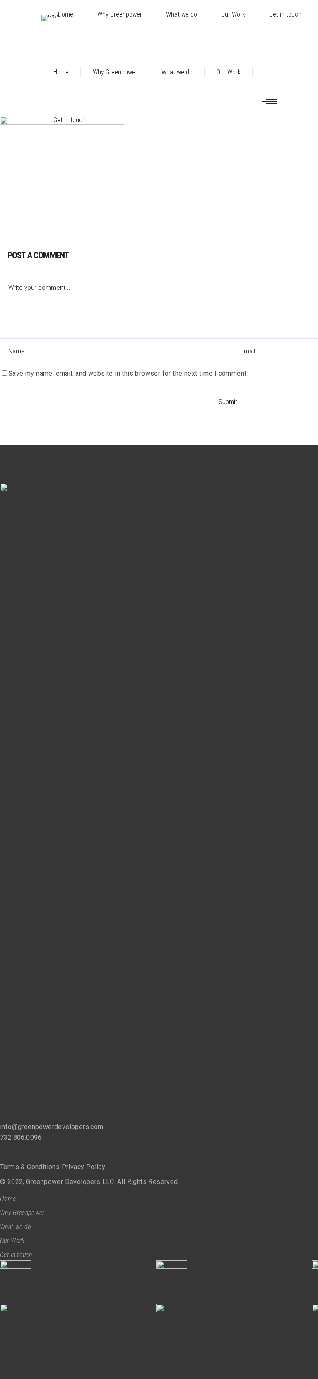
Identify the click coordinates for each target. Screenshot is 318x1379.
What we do (15, 1227)
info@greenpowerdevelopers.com (52, 1127)
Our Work (12, 1241)
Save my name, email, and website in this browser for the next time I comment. (128, 373)
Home (8, 1199)
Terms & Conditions (30, 1167)
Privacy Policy (84, 1167)
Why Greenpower (22, 1213)
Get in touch (16, 1255)
